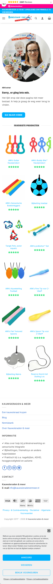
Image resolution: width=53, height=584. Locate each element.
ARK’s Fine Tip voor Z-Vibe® (39, 289)
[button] (49, 530)
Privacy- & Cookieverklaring (14, 579)
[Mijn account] (42, 18)
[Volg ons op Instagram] (9, 468)
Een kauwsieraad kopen (14, 412)
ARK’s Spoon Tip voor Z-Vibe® (39, 332)
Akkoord (26, 557)
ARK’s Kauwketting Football (13, 289)
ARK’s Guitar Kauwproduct (13, 161)
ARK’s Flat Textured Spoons (13, 332)
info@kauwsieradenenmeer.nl (24, 487)
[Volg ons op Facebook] (4, 468)
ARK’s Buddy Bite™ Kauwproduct (39, 161)
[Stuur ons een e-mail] (14, 468)
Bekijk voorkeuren (26, 572)
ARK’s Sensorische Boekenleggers (14, 204)
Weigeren (26, 565)
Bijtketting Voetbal (39, 203)
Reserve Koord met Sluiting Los (39, 375)
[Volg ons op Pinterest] (19, 468)
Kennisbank (8, 422)
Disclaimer (34, 510)
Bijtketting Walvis (13, 374)
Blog (4, 417)
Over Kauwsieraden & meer (16, 428)
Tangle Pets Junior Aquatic (14, 247)
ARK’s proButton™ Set (39, 246)
